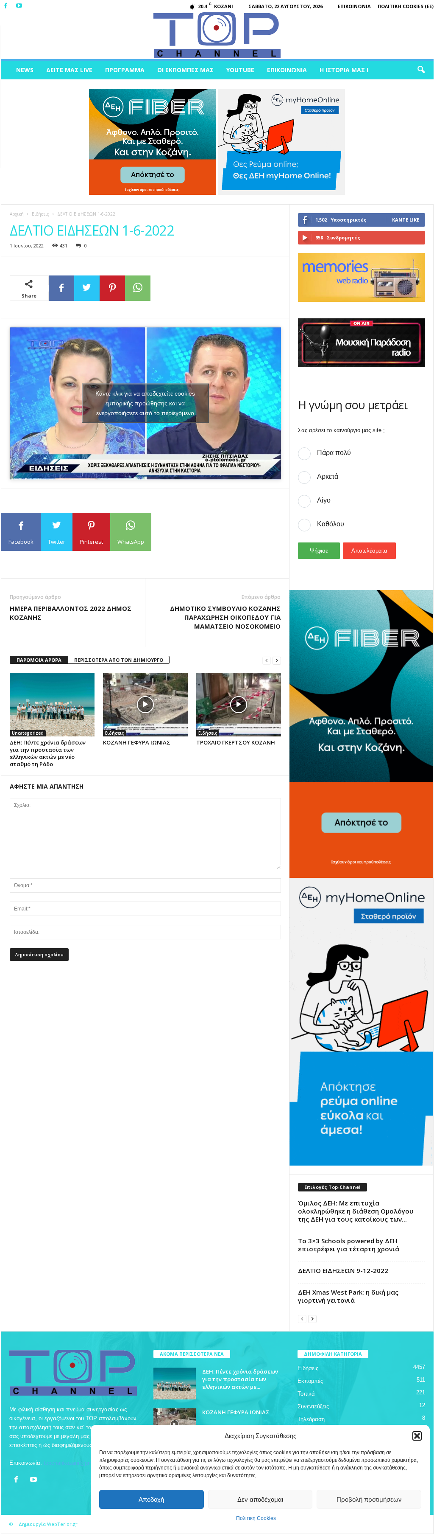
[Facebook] (6, 6)
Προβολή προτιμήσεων (369, 1499)
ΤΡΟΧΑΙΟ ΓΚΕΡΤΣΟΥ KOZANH (235, 742)
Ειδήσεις (40, 214)
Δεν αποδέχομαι (260, 1499)
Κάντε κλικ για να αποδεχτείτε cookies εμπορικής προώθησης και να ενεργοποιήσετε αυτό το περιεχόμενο (145, 403)
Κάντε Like (405, 219)
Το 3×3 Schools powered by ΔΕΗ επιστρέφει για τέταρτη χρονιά (348, 1244)
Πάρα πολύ (334, 452)
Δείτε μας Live (69, 70)
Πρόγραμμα (125, 70)
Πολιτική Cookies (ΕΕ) (406, 6)
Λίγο (324, 500)
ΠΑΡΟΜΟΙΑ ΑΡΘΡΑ (39, 660)
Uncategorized (28, 733)
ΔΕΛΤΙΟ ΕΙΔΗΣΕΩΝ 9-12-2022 (343, 1270)
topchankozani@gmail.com (77, 1463)
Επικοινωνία (354, 6)
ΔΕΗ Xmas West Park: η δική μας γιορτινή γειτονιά (348, 1296)
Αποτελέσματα (369, 551)
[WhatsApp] (137, 288)
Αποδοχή (151, 1499)
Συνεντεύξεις (313, 1406)
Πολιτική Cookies (256, 1518)
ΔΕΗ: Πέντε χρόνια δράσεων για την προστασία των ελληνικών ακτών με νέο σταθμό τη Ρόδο (48, 753)
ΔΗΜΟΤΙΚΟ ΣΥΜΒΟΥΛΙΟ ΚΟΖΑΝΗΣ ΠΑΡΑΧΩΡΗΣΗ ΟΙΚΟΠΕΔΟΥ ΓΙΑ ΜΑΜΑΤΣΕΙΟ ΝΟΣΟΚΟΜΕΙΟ (225, 617)
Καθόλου (330, 524)
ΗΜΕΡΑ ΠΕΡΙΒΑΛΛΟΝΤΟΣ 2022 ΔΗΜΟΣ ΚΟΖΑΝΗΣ (70, 612)
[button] (417, 1436)
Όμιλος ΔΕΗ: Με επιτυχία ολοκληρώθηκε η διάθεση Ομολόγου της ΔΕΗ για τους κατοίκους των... (356, 1211)
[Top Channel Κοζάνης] (217, 35)
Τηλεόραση (311, 1419)
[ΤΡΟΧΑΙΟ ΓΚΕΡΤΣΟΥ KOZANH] (238, 704)
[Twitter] (87, 288)
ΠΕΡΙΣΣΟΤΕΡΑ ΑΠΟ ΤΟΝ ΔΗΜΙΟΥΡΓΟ (118, 660)
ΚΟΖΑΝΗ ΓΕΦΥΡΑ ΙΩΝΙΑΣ (136, 742)
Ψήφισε (319, 551)
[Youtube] (19, 6)
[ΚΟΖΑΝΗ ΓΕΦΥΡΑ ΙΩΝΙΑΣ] (145, 704)
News (24, 70)
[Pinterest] (112, 288)
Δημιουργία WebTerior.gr (48, 1524)
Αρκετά (327, 476)
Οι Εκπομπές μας (185, 70)
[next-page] (277, 660)
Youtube (240, 70)
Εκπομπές (310, 1381)
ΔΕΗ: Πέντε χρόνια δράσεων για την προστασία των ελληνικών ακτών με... (240, 1379)
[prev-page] (266, 660)
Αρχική (17, 214)
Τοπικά (306, 1394)
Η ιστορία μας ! (344, 70)
